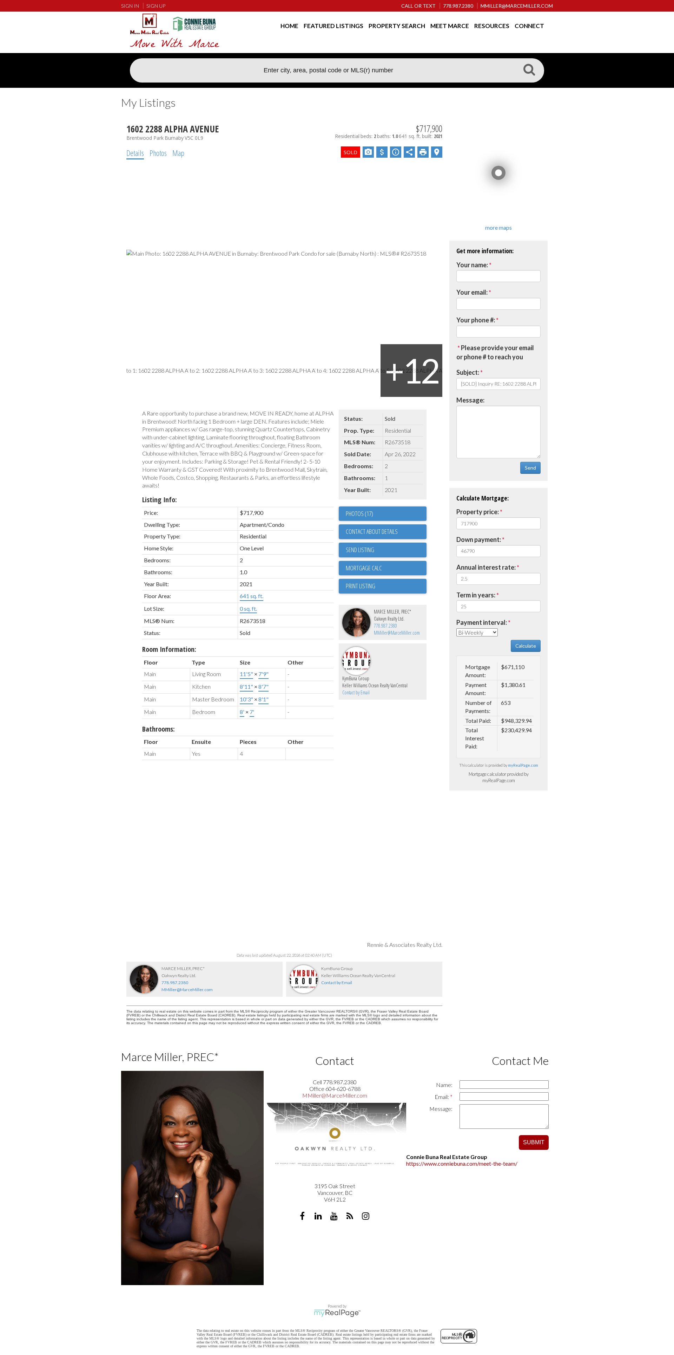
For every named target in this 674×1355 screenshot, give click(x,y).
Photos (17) (359, 513)
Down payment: (478, 539)
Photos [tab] (158, 153)
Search (529, 71)
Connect (529, 26)
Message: (470, 400)
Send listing (360, 549)
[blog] (350, 1216)
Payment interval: (481, 622)
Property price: (477, 512)
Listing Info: (159, 499)
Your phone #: (475, 320)
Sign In (130, 6)
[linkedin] (319, 1216)
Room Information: (169, 649)
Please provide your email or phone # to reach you (495, 352)
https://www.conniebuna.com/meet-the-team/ (461, 1163)
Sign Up (155, 6)
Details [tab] (135, 153)
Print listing (360, 586)
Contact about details (372, 531)
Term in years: (475, 595)
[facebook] (303, 1216)
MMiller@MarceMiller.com (397, 632)
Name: (444, 1084)
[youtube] (335, 1216)
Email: (442, 1096)
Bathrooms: (158, 729)
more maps (498, 227)
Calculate (525, 646)
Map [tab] (178, 153)
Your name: (472, 265)
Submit (533, 1142)
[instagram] (366, 1216)
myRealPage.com (523, 765)
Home (289, 26)
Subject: (467, 372)
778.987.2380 (385, 625)
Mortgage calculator (386, 568)
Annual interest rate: (486, 567)
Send (530, 468)
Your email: (472, 292)
